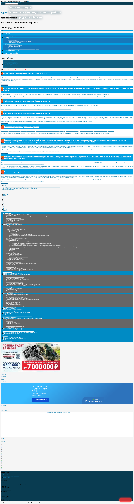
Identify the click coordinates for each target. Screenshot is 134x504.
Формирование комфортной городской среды (14, 329)
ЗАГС (4, 314)
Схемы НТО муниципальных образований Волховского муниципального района (31, 243)
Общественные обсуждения (15, 258)
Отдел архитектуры (8, 287)
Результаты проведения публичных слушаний (21, 127)
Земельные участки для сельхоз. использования (17, 279)
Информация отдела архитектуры (14, 288)
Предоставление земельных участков (15, 278)
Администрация (7, 213)
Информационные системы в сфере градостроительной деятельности (22, 299)
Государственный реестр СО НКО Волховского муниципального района (23, 270)
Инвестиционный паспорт (12, 239)
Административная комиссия (10, 317)
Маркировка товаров (14, 248)
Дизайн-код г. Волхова (23, 70)
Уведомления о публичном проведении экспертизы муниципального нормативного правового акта (33, 260)
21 (3, 205)
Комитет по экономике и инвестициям (12, 224)
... (3, 196)
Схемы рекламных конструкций (13, 304)
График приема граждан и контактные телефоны (17, 214)
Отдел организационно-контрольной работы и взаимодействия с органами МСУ (22, 318)
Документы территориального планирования (17, 294)
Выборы (5, 67)
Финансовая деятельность (12, 223)
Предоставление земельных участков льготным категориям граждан (22, 280)
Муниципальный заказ (17, 228)
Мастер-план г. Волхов (11, 303)
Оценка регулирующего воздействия (15, 259)
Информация (12, 249)
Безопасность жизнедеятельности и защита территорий (16, 312)
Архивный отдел (7, 313)
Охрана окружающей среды (12, 253)
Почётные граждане (8, 339)
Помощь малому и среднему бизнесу (15, 292)
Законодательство (13, 233)
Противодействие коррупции (10, 62)
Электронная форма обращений (13, 218)
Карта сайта (6, 474)
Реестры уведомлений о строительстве (15, 290)
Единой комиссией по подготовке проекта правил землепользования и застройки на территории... (24, 82)
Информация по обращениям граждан (15, 219)
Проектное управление (11, 265)
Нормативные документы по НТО (20, 244)
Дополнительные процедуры (13, 302)
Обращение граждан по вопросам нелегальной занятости (19, 269)
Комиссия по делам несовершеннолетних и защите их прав (17, 316)
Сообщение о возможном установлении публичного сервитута (26, 101)
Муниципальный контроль (9, 307)
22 (3, 206)
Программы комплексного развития (14, 300)
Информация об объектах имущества (15, 277)
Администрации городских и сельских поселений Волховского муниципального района (27, 216)
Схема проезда (6, 477)
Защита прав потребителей (12, 319)
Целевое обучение (7, 341)
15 (3, 198)
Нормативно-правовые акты (10, 64)
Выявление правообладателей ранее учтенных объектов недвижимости (23, 284)
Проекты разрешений (8, 189)
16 (3, 199)
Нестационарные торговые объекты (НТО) (19, 241)
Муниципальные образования (10, 63)
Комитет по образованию (9, 308)
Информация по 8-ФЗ (8, 60)
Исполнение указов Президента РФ (14, 220)
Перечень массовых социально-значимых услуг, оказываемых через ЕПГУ (23, 49)
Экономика (9, 225)
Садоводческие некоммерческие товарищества (20, 236)
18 (3, 201)
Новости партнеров (12, 36)
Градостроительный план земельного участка (17, 298)
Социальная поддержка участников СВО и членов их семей (20, 285)
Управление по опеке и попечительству (12, 333)
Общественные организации (13, 323)
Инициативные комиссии (12, 324)
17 (3, 200)
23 (3, 208)
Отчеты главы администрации (13, 262)
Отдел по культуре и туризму (10, 311)
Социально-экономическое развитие (17, 226)
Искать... (3, 3)
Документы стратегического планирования (16, 238)
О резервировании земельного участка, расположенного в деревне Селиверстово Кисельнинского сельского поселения (31, 187)
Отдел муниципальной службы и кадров (13, 328)
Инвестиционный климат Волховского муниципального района (18, 331)
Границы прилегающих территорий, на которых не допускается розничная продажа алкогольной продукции (35, 245)
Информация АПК (13, 231)
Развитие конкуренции (11, 264)
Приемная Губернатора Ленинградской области (14, 338)
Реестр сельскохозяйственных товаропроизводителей (21, 234)
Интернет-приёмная (8, 65)
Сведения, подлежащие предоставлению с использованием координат (20, 332)
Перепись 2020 (9, 221)
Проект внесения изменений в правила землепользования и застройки (20, 188)
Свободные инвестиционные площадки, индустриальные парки (21, 263)
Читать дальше (4, 85)
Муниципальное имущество (13, 275)
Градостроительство (8, 293)
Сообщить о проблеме (40, 399)
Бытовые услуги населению (15, 252)
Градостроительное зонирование (14, 295)
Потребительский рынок (12, 240)
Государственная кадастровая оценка (15, 283)
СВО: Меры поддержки (11, 53)
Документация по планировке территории (16, 297)
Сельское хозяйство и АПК (12, 230)
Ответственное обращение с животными (13, 337)
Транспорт (5, 336)
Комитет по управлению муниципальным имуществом (16, 274)
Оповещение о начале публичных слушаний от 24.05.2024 (25, 73)
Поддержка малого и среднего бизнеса (15, 229)
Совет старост (9, 321)
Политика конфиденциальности (11, 476)
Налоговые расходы (11, 267)
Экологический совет (14, 255)
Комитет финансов (7, 272)
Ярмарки (11, 250)
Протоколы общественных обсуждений (18, 257)
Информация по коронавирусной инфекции (16, 268)
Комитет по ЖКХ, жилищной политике (12, 273)
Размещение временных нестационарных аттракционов (19, 306)
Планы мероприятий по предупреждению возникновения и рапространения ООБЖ (29, 235)
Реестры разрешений (11, 289)
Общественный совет (11, 322)
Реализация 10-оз (10, 327)
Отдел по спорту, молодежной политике (13, 309)
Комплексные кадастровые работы (14, 282)
